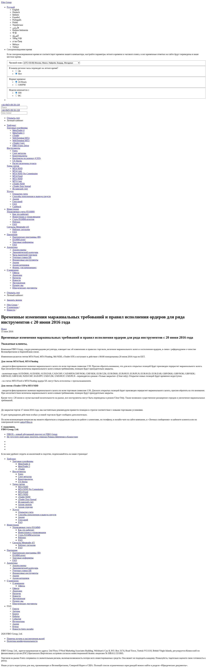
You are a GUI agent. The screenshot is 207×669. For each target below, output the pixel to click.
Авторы (16, 611)
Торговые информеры (23, 242)
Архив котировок (20, 265)
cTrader (15, 135)
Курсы (15, 626)
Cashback (16, 206)
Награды (16, 277)
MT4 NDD (17, 168)
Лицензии (17, 275)
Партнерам (12, 234)
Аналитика (12, 247)
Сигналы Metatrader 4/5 (18, 227)
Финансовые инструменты (25, 260)
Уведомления (18, 283)
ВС (19, 95)
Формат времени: (17, 79)
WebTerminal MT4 (20, 138)
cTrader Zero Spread (21, 186)
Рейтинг (16, 222)
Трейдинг (11, 125)
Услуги (10, 191)
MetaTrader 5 (18, 133)
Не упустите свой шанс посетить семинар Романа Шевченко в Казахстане (42, 437)
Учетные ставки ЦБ (21, 257)
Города (15, 608)
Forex (15, 150)
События (16, 619)
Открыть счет (13, 118)
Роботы (16, 616)
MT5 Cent (17, 181)
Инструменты (13, 148)
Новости (16, 280)
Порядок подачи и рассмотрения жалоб (25, 638)
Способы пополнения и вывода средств (31, 196)
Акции (15, 199)
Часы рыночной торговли (24, 255)
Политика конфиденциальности (22, 641)
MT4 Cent (17, 171)
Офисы (15, 272)
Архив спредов (25, 507)
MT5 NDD (17, 178)
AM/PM (21, 85)
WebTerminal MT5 (20, 140)
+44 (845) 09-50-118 (10, 104)
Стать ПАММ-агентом (23, 219)
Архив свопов (25, 504)
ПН (20, 93)
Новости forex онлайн (23, 629)
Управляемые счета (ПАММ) (21, 211)
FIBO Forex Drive (20, 145)
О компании (13, 270)
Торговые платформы (17, 128)
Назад (4, 329)
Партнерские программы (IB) (26, 237)
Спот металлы (19, 153)
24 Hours (22, 82)
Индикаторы (18, 621)
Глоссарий (17, 201)
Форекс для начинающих (24, 267)
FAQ (14, 204)
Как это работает (20, 214)
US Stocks (17, 161)
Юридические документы (24, 288)
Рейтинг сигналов (21, 229)
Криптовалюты (19, 156)
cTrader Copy (18, 143)
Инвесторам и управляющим (26, 217)
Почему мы (17, 285)
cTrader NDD (18, 183)
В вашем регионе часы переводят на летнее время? (33, 68)
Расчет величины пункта (24, 163)
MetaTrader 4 (18, 130)
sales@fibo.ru (26, 422)
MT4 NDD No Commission (25, 173)
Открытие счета (20, 194)
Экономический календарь (25, 252)
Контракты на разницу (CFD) (26, 158)
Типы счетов (13, 166)
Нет (20, 74)
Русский (11, 7)
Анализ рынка (19, 250)
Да (19, 71)
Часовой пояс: (16, 63)
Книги (15, 614)
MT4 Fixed (17, 176)
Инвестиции (13, 209)
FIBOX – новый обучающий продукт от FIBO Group (32, 434)
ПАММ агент (18, 239)
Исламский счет (20, 189)
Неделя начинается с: (19, 90)
